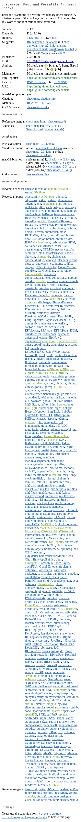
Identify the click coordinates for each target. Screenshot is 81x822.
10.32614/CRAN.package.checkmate (50, 61)
